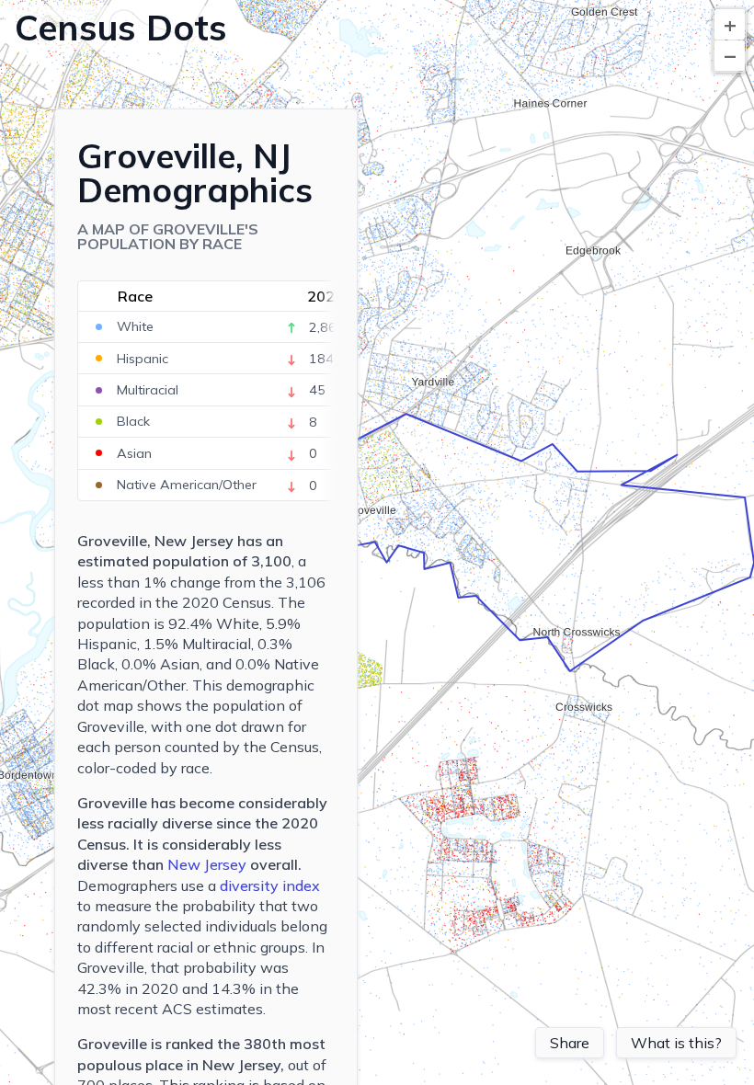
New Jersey (206, 864)
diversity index (270, 885)
